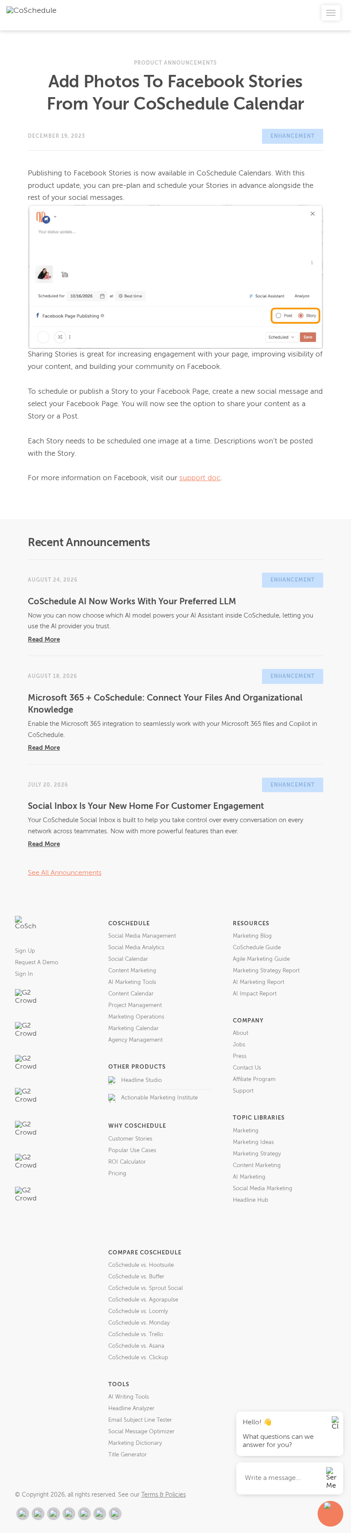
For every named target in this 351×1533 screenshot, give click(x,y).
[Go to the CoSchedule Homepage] (25, 926)
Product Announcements (175, 63)
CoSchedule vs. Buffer (136, 1277)
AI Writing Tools (128, 1397)
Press (240, 1056)
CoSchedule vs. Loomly (138, 1311)
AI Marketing (249, 1177)
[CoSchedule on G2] (22, 1513)
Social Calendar (128, 959)
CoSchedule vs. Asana (136, 1346)
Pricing (117, 1173)
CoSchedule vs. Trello (135, 1334)
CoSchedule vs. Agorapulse (143, 1300)
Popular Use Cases (132, 1150)
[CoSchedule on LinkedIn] (68, 1513)
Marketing (246, 1131)
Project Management (135, 1005)
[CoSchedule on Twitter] (53, 1513)
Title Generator (127, 1455)
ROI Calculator (127, 1162)
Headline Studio (141, 1080)
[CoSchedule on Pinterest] (84, 1513)
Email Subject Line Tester (140, 1420)
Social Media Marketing (262, 1188)
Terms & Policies (163, 1495)
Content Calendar (131, 994)
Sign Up (25, 951)
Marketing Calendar (133, 1028)
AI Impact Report (255, 994)
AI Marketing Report (258, 982)
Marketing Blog (252, 936)
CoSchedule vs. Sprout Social (145, 1288)
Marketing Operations (136, 1017)
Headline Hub (250, 1200)
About (240, 1033)
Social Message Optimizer (141, 1432)
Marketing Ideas (253, 1142)
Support (243, 1091)
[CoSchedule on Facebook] (38, 1513)
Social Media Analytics (136, 948)
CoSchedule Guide (257, 948)
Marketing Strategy (257, 1154)
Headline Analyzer (131, 1408)
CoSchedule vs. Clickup (138, 1358)
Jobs (239, 1045)
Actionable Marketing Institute (159, 1098)
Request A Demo (36, 963)
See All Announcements (64, 873)
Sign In (24, 974)
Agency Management (135, 1040)
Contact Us (247, 1068)
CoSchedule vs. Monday (139, 1323)
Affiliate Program (254, 1079)
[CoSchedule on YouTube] (115, 1513)
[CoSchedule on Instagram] (99, 1513)
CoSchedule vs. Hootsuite (141, 1265)
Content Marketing (132, 971)
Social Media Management (142, 936)
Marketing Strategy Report (266, 971)
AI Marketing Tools (132, 982)
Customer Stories (130, 1139)
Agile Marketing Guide (261, 959)
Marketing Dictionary (135, 1443)
